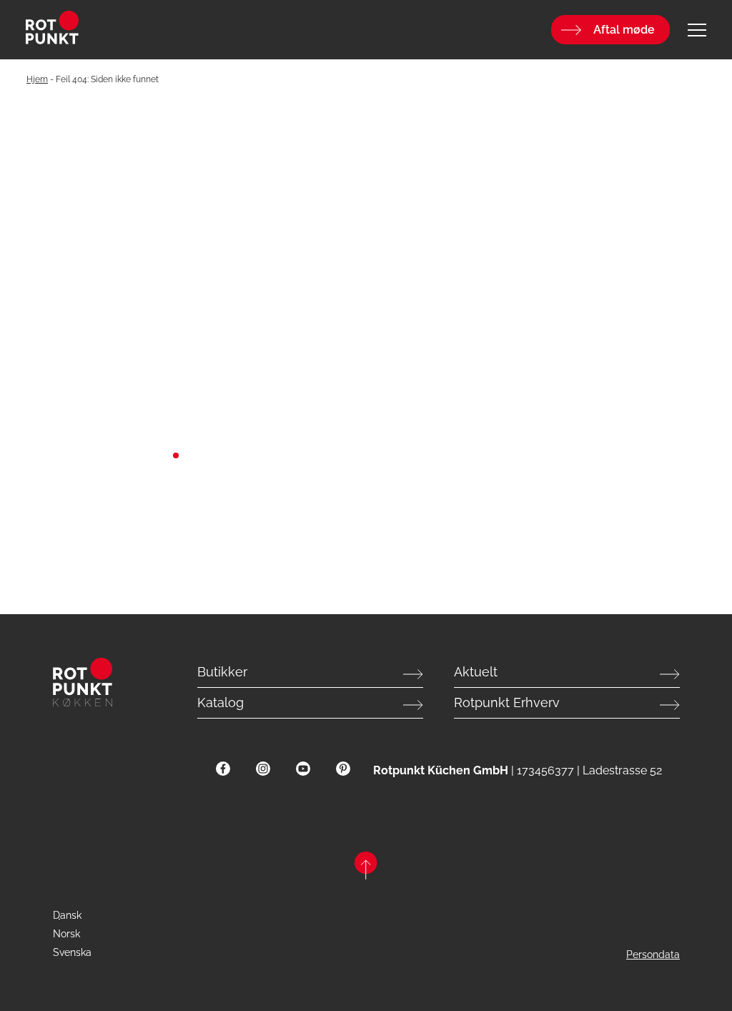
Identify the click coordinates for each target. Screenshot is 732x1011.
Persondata (653, 954)
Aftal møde (624, 29)
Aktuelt (476, 671)
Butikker (222, 671)
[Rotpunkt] (139, 30)
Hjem (37, 79)
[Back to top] (366, 868)
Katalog (220, 702)
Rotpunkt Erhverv (507, 702)
